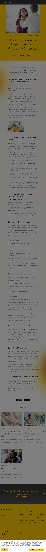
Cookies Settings (4, 549)
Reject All (41, 549)
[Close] (44, 541)
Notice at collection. (28, 545)
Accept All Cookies (33, 549)
